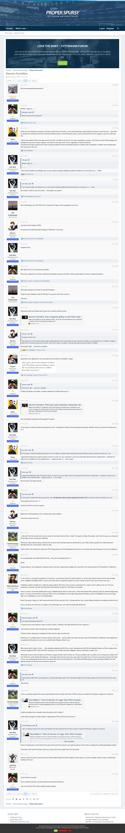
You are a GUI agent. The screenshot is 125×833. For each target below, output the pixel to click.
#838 (116, 721)
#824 (116, 380)
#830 (116, 510)
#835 (116, 644)
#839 (116, 754)
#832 (116, 554)
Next (33, 81)
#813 (116, 128)
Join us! (62, 63)
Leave (69, 830)
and (29, 122)
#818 (116, 244)
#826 (116, 424)
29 (29, 81)
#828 (116, 468)
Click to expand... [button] (69, 741)
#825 (116, 400)
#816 (116, 201)
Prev (9, 81)
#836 (116, 670)
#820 (116, 286)
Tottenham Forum (16, 817)
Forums (9, 28)
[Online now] (13, 113)
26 (19, 81)
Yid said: (24, 160)
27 (22, 81)
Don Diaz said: (26, 184)
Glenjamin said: (27, 112)
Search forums (19, 33)
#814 (116, 156)
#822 (116, 329)
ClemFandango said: (28, 725)
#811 (116, 85)
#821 (116, 307)
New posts (8, 33)
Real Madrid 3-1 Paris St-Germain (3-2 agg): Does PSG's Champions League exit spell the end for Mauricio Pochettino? (75, 700)
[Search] (118, 28)
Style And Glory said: (28, 618)
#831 (116, 532)
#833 (116, 575)
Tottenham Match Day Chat (19, 822)
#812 (116, 105)
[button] (27, 28)
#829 (116, 490)
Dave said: (25, 472)
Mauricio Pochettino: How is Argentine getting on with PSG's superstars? (57, 316)
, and (36, 281)
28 (25, 81)
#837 (116, 690)
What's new (21, 28)
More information (63, 830)
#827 (116, 446)
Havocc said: (26, 334)
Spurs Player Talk (16, 820)
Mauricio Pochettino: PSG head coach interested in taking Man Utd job (56, 404)
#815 (116, 179)
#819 (116, 266)
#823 (116, 355)
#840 (116, 774)
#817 (116, 222)
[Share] (113, 85)
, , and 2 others (38, 302)
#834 (116, 613)
